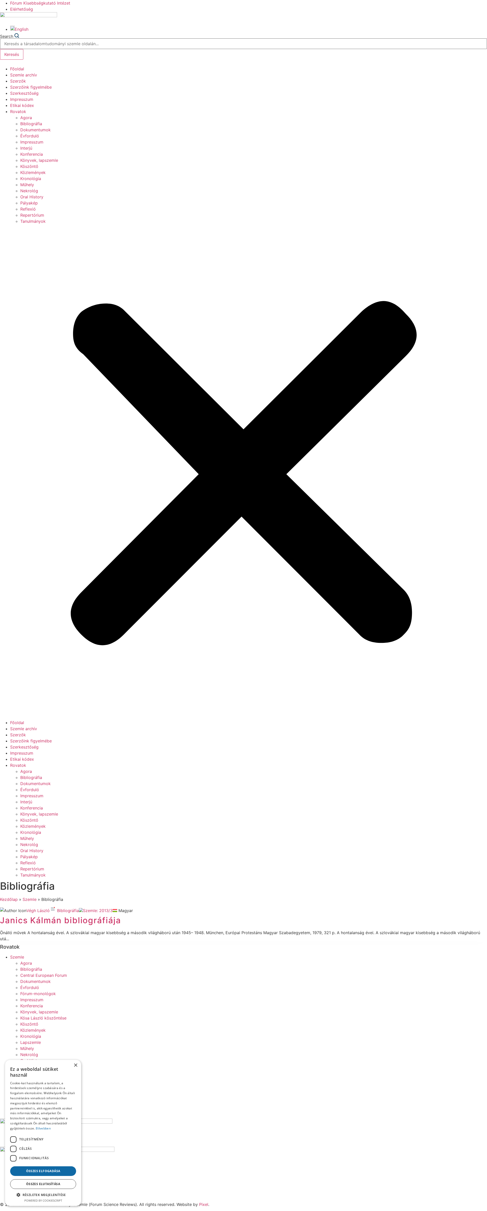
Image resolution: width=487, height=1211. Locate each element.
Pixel (203, 1204)
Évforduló (29, 135)
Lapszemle (30, 1042)
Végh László (38, 910)
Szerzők (18, 81)
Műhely (27, 184)
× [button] (75, 1065)
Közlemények (33, 172)
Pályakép (29, 202)
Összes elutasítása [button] (43, 1184)
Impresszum (21, 99)
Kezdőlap (9, 899)
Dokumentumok (35, 129)
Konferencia (31, 154)
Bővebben (43, 1128)
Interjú (26, 148)
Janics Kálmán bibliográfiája (60, 920)
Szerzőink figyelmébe (31, 87)
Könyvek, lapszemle (39, 160)
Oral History (31, 196)
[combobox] (243, 43)
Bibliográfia (31, 123)
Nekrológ (29, 190)
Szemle (30, 899)
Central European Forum (43, 975)
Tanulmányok (33, 221)
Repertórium (32, 215)
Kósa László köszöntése (43, 1018)
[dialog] (43, 1133)
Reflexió (28, 209)
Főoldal (17, 68)
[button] (243, 472)
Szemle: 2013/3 (98, 910)
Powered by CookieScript (43, 1200)
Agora (26, 117)
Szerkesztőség (24, 93)
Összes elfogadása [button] (43, 1171)
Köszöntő (29, 166)
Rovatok (18, 111)
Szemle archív (23, 74)
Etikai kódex (22, 105)
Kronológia (30, 178)
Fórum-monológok (38, 993)
